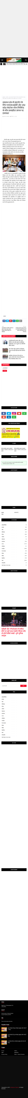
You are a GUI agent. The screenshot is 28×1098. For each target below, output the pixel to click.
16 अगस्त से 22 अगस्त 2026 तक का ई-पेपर (17, 1035)
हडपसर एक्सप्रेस (6, 116)
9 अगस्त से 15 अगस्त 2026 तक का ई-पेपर (17, 1042)
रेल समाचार (14, 551)
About (9, 1091)
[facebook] (3, 413)
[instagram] (14, 413)
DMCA (15, 1050)
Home (2, 1050)
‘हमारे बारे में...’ (16, 512)
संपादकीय (14, 562)
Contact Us (14, 1091)
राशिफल (14, 546)
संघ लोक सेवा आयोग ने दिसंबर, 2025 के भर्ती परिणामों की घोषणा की (17, 350)
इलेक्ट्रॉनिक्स (14, 525)
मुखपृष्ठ (2, 512)
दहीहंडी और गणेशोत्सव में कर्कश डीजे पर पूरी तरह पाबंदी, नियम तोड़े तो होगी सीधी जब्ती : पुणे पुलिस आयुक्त (13, 632)
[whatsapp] (24, 413)
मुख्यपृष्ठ (4, 97)
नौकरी (14, 536)
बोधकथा (14, 539)
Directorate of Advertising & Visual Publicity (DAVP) (7, 1014)
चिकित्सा (14, 532)
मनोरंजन (14, 541)
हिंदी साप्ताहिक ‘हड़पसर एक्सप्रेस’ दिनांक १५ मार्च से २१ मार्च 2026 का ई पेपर (7, 450)
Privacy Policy (4, 1054)
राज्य (14, 543)
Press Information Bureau (6, 1021)
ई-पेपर (14, 527)
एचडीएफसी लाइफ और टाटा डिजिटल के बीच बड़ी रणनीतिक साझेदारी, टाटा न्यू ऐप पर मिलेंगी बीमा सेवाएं (17, 343)
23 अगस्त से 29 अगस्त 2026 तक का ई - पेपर (17, 1028)
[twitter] (9, 413)
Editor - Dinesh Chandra (19, 1054)
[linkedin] (9, 417)
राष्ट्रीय (7, 97)
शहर (14, 560)
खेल (14, 529)
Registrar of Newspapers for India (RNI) (7, 1006)
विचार (14, 553)
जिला (14, 534)
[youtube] (19, 413)
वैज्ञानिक (14, 558)
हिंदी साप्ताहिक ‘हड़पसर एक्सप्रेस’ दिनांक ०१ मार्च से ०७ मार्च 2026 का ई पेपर (20, 450)
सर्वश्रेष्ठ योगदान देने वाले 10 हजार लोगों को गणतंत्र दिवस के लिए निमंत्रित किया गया (16, 357)
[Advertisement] (14, 15)
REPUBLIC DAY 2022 (14, 565)
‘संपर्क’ (2, 514)
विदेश (14, 555)
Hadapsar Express (14, 1087)
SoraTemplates (11, 1094)
